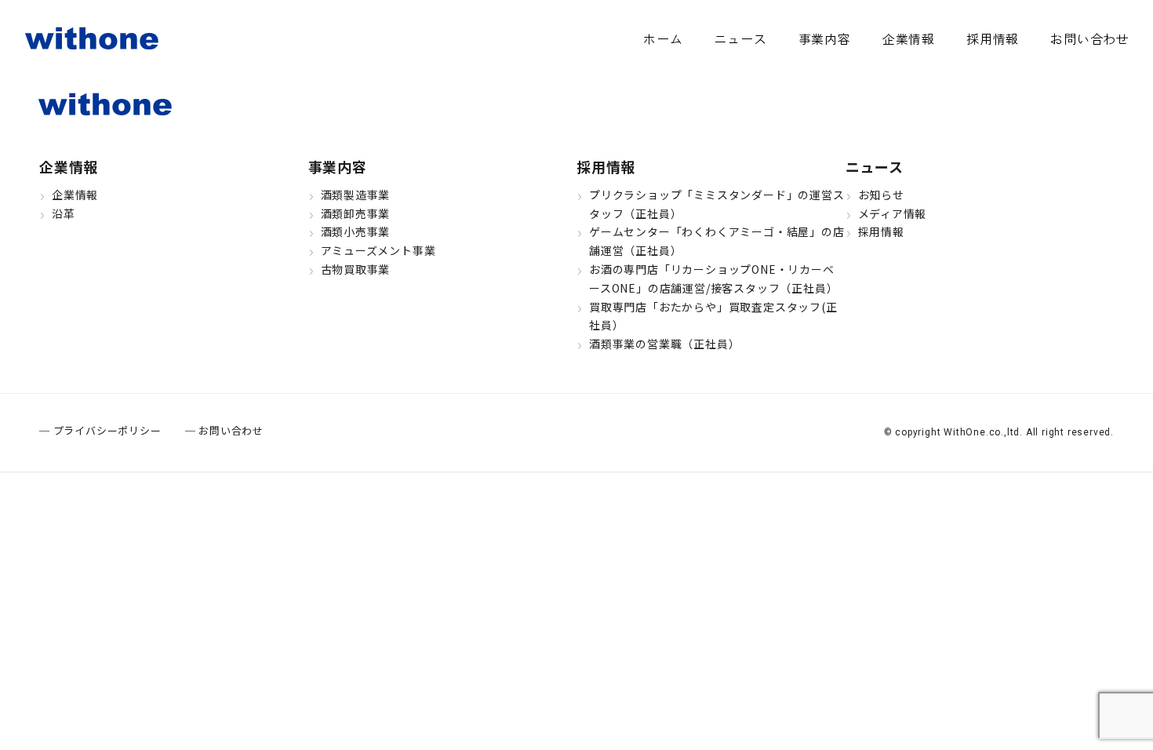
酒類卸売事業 (356, 213)
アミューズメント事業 (378, 250)
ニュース (740, 38)
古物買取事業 (356, 269)
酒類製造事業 (356, 194)
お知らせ (881, 194)
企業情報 (908, 38)
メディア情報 (892, 213)
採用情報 (992, 38)
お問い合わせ (1089, 38)
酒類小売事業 (356, 231)
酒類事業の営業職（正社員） (664, 343)
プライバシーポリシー (107, 430)
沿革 (63, 213)
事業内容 (824, 38)
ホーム (662, 38)
